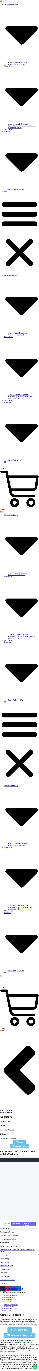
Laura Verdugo (5, 1259)
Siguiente (16, 1224)
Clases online (8, 129)
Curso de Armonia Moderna (9, 1235)
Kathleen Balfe (5, 1269)
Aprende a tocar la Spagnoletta (18, 124)
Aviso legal (8, 1301)
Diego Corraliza (5, 1262)
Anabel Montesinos (6, 1266)
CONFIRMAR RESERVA (26, 1224)
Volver (7, 1224)
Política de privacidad (11, 1295)
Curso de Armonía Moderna (17, 62)
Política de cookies (10, 1299)
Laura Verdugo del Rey (16, 189)
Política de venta (9, 1297)
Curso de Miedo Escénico (16, 64)
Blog (5, 191)
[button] (19, 233)
